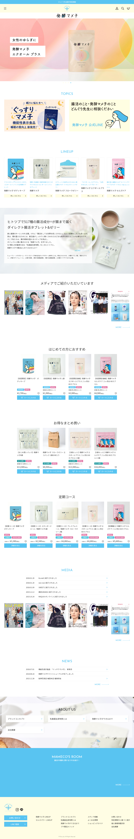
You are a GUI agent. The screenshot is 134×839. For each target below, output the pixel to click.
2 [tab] (65, 82)
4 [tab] (70, 82)
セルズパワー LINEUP (44, 820)
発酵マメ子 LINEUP (43, 816)
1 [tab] (63, 82)
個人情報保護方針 (118, 823)
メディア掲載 (93, 816)
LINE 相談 (15, 824)
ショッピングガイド (95, 823)
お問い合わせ (14, 817)
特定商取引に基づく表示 (120, 820)
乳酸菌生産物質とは (58, 718)
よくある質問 (93, 820)
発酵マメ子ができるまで (102, 718)
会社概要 (11, 729)
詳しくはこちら (16, 196)
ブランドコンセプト (16, 718)
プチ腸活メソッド (67, 826)
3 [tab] (68, 82)
